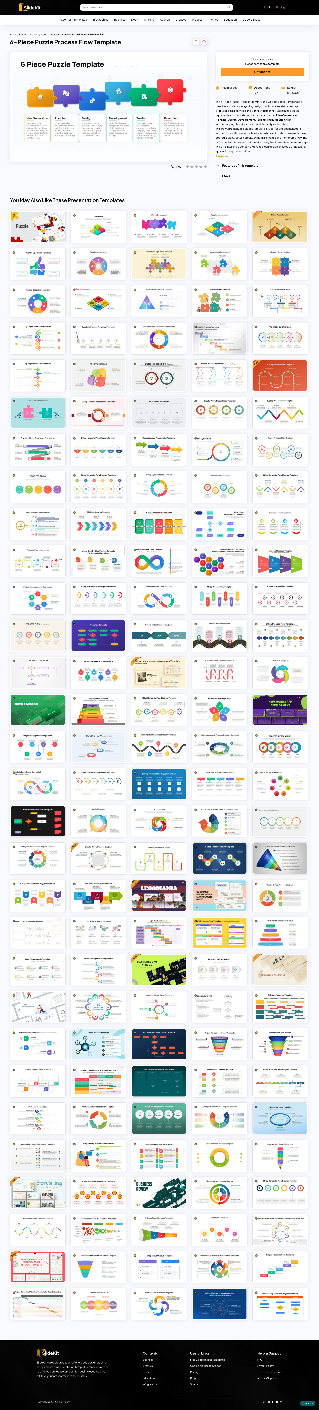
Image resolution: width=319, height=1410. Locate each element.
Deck (134, 19)
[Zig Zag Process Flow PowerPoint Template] (280, 413)
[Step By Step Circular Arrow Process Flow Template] (219, 413)
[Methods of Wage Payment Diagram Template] (38, 933)
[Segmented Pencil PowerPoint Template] (280, 1155)
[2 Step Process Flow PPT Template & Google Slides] (159, 375)
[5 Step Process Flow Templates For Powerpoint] (280, 821)
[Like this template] (204, 42)
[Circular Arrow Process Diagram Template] (219, 1155)
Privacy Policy (265, 1365)
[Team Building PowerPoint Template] (219, 301)
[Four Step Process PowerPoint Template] (219, 970)
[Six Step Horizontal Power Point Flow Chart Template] (38, 895)
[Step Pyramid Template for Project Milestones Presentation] (98, 710)
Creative (181, 19)
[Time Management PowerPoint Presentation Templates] (38, 1007)
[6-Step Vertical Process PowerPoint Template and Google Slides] (38, 1155)
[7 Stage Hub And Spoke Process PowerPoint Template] (280, 784)
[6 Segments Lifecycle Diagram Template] (219, 450)
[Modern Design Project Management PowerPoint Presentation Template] (159, 1155)
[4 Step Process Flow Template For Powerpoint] (219, 487)
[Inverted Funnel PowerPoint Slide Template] (280, 933)
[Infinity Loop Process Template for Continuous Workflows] (159, 561)
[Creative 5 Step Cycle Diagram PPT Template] (159, 1007)
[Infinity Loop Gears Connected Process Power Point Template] (38, 784)
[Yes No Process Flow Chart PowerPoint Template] (38, 673)
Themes (213, 19)
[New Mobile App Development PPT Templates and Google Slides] (280, 710)
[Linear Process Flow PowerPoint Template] (38, 635)
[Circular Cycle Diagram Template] (159, 821)
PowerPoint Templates (73, 19)
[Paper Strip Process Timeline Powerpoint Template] (38, 450)
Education (230, 19)
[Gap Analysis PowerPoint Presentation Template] (38, 413)
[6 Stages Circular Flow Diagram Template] (38, 858)
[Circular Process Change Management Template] (280, 1118)
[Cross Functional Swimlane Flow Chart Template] (159, 1081)
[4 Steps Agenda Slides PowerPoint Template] (38, 1081)
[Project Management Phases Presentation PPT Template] (159, 858)
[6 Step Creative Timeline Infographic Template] (98, 1304)
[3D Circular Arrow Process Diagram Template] (219, 747)
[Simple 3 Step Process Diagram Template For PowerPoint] (280, 895)
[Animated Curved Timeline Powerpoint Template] (38, 1230)
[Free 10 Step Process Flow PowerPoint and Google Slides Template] (280, 375)
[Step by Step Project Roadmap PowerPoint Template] (280, 1267)
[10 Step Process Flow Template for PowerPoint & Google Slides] (280, 598)
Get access (262, 72)
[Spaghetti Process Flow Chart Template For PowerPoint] (98, 338)
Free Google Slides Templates (207, 1359)
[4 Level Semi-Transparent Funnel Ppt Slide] (98, 1267)
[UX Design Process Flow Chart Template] (98, 933)
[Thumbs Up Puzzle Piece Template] (38, 264)
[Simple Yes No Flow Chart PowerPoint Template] (219, 1007)
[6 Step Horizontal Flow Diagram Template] (98, 487)
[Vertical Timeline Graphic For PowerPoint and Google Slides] (38, 1118)
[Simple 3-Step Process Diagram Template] (159, 635)
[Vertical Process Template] (38, 1044)
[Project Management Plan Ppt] (98, 673)
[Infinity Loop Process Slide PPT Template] (159, 598)
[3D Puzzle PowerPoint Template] (98, 375)
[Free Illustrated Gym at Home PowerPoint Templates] (159, 970)
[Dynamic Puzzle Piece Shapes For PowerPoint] (219, 227)
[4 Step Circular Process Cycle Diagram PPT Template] (98, 821)
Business (119, 19)
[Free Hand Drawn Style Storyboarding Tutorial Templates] (38, 1267)
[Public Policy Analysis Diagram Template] (219, 1267)
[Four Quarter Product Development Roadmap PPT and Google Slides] (98, 1081)
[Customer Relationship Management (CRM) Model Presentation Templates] (219, 895)
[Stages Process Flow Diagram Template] (280, 450)
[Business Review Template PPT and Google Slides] (159, 1193)
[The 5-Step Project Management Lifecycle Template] (98, 895)
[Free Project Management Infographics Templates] (159, 673)
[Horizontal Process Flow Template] (280, 561)
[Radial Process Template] (98, 1044)
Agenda (165, 19)
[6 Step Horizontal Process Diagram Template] (280, 1193)
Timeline (149, 19)
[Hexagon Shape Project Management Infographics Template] (38, 598)
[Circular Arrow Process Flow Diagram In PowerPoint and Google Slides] (159, 338)
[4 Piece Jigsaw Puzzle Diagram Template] (280, 264)
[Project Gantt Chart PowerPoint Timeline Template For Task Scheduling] (38, 1304)
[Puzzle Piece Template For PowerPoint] (98, 301)
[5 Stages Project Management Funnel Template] (219, 1044)
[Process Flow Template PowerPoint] (280, 524)
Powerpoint (25, 34)
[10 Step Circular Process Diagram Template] (98, 1007)
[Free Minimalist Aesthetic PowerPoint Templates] (280, 970)
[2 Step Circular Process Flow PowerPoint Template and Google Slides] (98, 413)
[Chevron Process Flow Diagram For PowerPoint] (219, 375)
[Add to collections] (196, 42)
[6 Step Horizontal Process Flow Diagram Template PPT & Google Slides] (280, 487)
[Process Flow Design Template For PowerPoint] (38, 561)
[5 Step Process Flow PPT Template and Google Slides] (159, 524)
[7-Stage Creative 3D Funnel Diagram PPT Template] (280, 858)
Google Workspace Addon (205, 1365)
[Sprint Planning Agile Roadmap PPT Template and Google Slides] (159, 933)
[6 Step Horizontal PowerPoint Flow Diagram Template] (98, 784)
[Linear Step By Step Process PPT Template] (98, 561)
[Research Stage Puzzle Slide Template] (159, 264)
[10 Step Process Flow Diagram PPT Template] (159, 784)
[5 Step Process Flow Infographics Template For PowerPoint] (280, 747)
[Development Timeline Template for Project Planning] (219, 1081)
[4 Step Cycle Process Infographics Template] (159, 487)
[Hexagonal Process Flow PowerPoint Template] (219, 561)
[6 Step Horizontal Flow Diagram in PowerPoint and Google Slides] (280, 1081)
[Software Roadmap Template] (280, 1007)
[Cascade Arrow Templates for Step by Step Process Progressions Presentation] (159, 450)
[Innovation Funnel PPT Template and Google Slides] (98, 1230)
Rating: (176, 166)
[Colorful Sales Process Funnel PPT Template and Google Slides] (280, 1044)
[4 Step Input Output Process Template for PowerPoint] (159, 1267)
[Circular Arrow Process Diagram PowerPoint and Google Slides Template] (219, 1193)
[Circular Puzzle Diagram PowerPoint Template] (38, 301)
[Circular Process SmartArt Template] (280, 673)
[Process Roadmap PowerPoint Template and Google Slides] (219, 635)
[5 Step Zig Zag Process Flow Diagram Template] (38, 338)
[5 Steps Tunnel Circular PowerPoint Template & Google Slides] (159, 1230)
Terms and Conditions (269, 1371)
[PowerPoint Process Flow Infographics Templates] (219, 673)
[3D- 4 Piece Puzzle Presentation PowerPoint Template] (98, 227)
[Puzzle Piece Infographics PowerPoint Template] (159, 227)
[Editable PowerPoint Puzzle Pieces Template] (98, 264)
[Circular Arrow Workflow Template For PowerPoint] (98, 1118)
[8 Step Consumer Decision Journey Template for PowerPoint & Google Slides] (280, 1230)
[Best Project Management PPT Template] (98, 970)
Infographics (100, 19)
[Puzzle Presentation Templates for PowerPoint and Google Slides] (38, 227)
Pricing (280, 7)
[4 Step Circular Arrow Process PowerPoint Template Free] (98, 858)
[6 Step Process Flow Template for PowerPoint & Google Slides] (219, 858)
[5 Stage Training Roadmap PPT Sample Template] (159, 747)
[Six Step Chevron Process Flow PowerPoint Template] (98, 524)
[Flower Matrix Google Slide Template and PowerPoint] (219, 710)
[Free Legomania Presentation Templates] (159, 895)
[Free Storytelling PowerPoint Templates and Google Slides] (38, 1193)
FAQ (259, 1359)
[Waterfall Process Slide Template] (219, 338)
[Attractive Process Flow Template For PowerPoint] (38, 487)
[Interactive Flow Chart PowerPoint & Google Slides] (38, 821)
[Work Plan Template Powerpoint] (219, 784)
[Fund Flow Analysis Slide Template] (38, 970)
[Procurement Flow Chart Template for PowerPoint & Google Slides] (159, 1044)
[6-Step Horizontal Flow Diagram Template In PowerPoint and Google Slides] (159, 710)
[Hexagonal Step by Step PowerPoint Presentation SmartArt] (219, 1230)
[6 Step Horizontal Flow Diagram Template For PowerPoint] (98, 598)
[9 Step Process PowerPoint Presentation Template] (98, 1193)
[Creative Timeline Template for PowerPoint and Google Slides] (280, 301)
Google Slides (251, 19)
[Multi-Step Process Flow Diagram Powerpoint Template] (159, 413)
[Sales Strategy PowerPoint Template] (38, 524)
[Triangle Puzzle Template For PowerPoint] (159, 301)
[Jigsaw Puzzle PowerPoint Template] (219, 264)
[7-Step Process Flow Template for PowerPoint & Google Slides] (219, 598)
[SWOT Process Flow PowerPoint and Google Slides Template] (219, 933)
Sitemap (195, 1384)
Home (13, 34)
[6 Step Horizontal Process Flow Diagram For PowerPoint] (98, 450)
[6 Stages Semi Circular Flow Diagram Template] (219, 1118)
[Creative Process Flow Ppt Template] (98, 747)
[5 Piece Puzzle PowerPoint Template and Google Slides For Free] (280, 227)
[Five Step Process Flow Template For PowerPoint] (280, 338)
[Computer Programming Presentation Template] (98, 1155)
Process (197, 19)
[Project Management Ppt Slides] (38, 747)
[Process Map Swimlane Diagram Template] (280, 1304)
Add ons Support (267, 1378)
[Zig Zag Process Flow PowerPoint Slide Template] (38, 375)
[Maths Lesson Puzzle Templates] (38, 710)
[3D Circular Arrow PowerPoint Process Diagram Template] (219, 821)
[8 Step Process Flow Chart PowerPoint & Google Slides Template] (280, 635)
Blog (193, 1378)
